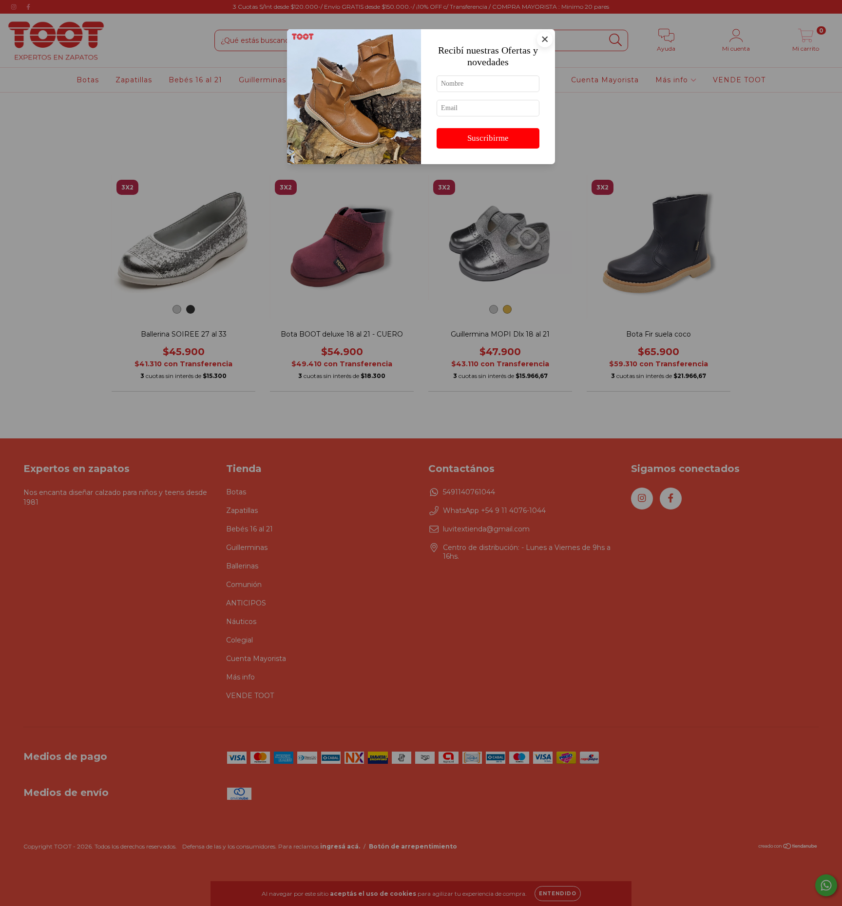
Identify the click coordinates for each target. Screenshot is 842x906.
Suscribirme (488, 138)
